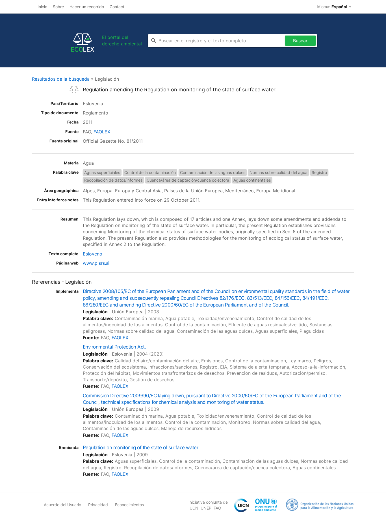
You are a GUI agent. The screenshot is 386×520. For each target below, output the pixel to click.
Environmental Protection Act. (114, 347)
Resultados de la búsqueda (61, 79)
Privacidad (98, 504)
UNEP (206, 508)
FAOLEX (102, 132)
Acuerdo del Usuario (62, 504)
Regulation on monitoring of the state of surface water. (141, 447)
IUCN (193, 508)
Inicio (42, 6)
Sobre (58, 6)
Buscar (300, 40)
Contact (117, 6)
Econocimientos (129, 504)
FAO (217, 508)
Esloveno (92, 254)
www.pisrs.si (96, 263)
